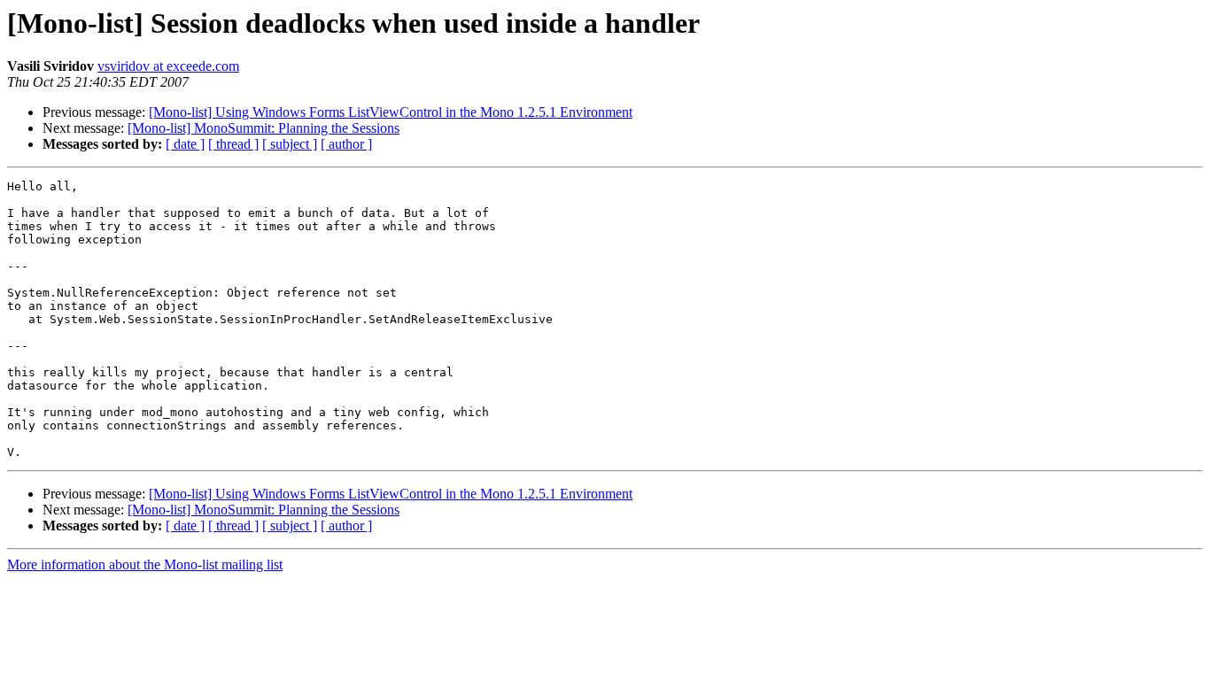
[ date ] (185, 143)
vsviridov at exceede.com (168, 65)
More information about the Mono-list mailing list (145, 564)
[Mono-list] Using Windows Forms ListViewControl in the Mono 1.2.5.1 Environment (390, 112)
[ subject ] (289, 143)
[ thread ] (233, 143)
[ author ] (346, 143)
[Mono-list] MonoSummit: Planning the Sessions (263, 127)
